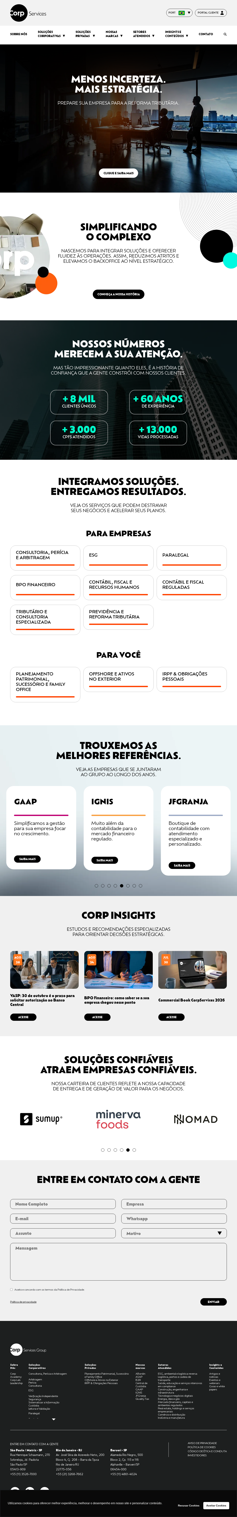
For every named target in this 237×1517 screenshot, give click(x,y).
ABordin (140, 1373)
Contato (206, 34)
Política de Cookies (202, 1447)
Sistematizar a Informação (44, 1402)
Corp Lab (15, 1379)
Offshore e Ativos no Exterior (101, 1379)
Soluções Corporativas (49, 34)
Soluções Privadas (83, 34)
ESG (31, 1390)
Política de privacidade (23, 1302)
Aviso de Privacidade (202, 1443)
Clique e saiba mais (118, 173)
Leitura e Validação (39, 1408)
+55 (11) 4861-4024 (123, 1474)
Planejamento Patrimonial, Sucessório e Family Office (107, 1375)
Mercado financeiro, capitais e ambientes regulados (175, 1403)
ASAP (139, 1376)
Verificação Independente (43, 1396)
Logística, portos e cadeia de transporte (174, 1378)
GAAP (139, 1389)
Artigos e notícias (214, 1375)
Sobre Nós (18, 34)
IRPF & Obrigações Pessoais (101, 1383)
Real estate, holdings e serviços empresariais (176, 1410)
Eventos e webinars (214, 1381)
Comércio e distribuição (171, 1414)
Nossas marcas (112, 34)
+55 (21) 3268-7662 (69, 1474)
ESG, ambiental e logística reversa (177, 1373)
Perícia (32, 1382)
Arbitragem (35, 1379)
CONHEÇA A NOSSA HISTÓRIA (118, 294)
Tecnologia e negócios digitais (175, 1395)
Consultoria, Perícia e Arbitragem (48, 1373)
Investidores (197, 1455)
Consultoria (35, 1385)
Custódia (34, 1405)
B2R (138, 1379)
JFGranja (141, 1395)
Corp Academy (15, 1375)
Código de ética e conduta (207, 1451)
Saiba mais (27, 860)
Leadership (16, 1383)
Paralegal (34, 1413)
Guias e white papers (217, 1388)
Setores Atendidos (141, 34)
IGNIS (139, 1392)
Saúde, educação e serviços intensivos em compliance (180, 1384)
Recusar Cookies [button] (188, 1505)
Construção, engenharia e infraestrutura (173, 1391)
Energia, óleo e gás (169, 1398)
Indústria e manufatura (171, 1417)
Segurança (35, 1399)
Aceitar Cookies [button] (216, 1505)
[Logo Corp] (28, 1349)
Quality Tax (142, 1398)
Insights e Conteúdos (174, 34)
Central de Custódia (141, 1384)
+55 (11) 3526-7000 (23, 1474)
